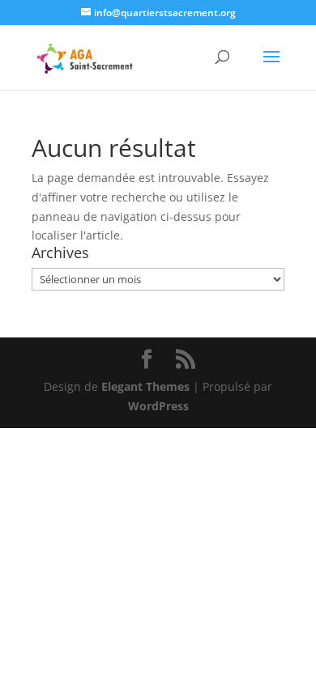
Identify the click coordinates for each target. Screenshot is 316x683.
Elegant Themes (145, 386)
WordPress (158, 406)
